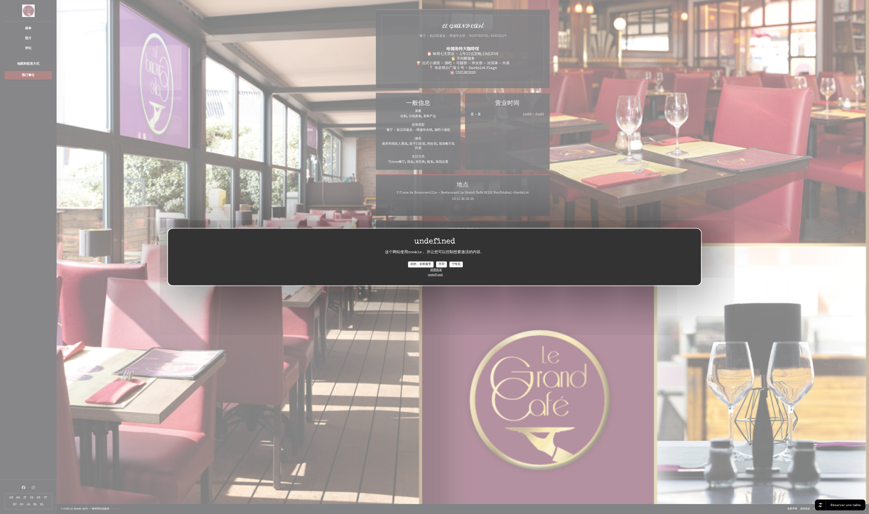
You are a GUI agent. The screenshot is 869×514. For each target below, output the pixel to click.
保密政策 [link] (436, 270)
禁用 (441, 264)
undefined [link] (435, 275)
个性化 (456, 264)
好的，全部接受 (421, 264)
